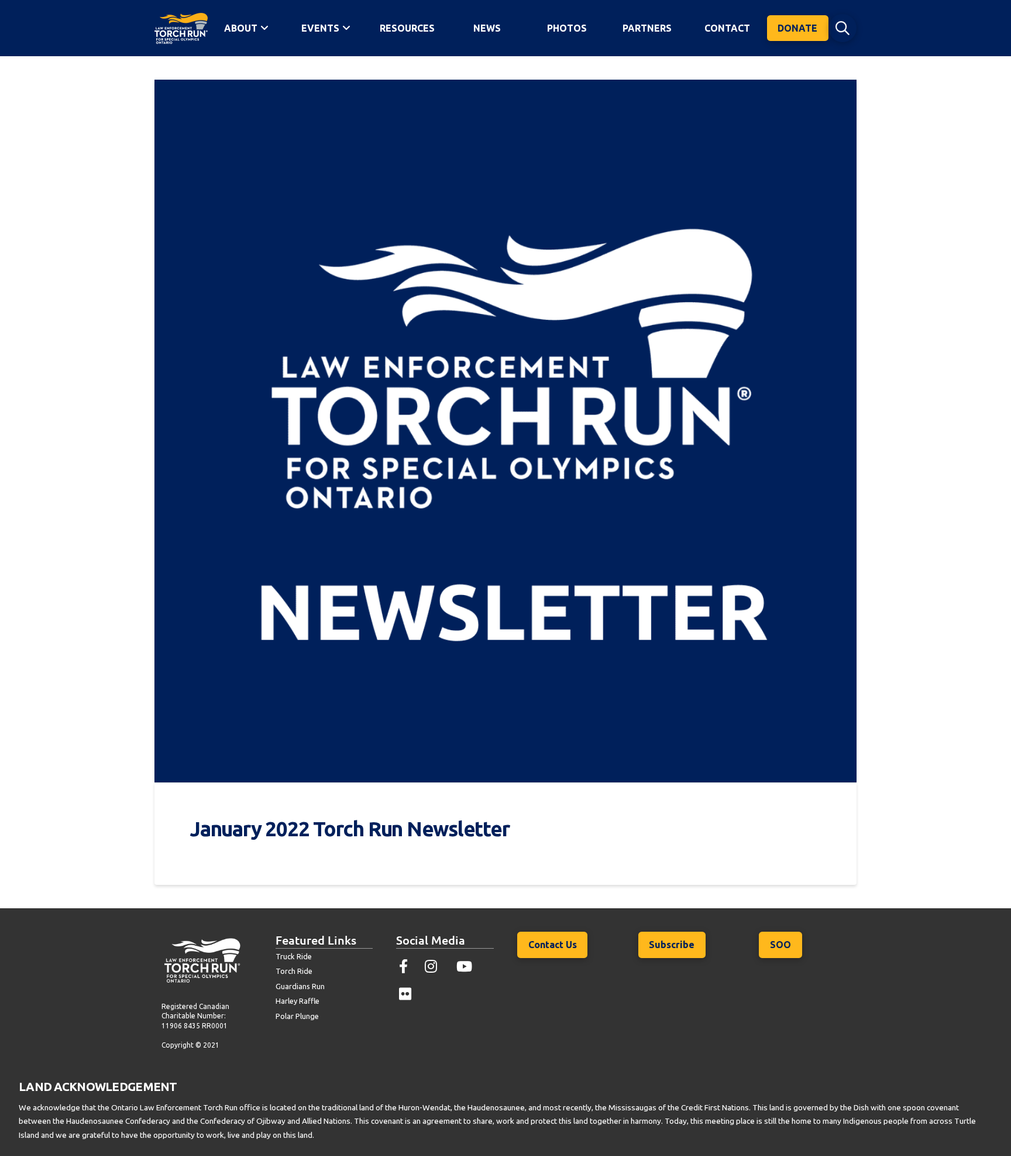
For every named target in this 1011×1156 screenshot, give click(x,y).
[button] (842, 28)
